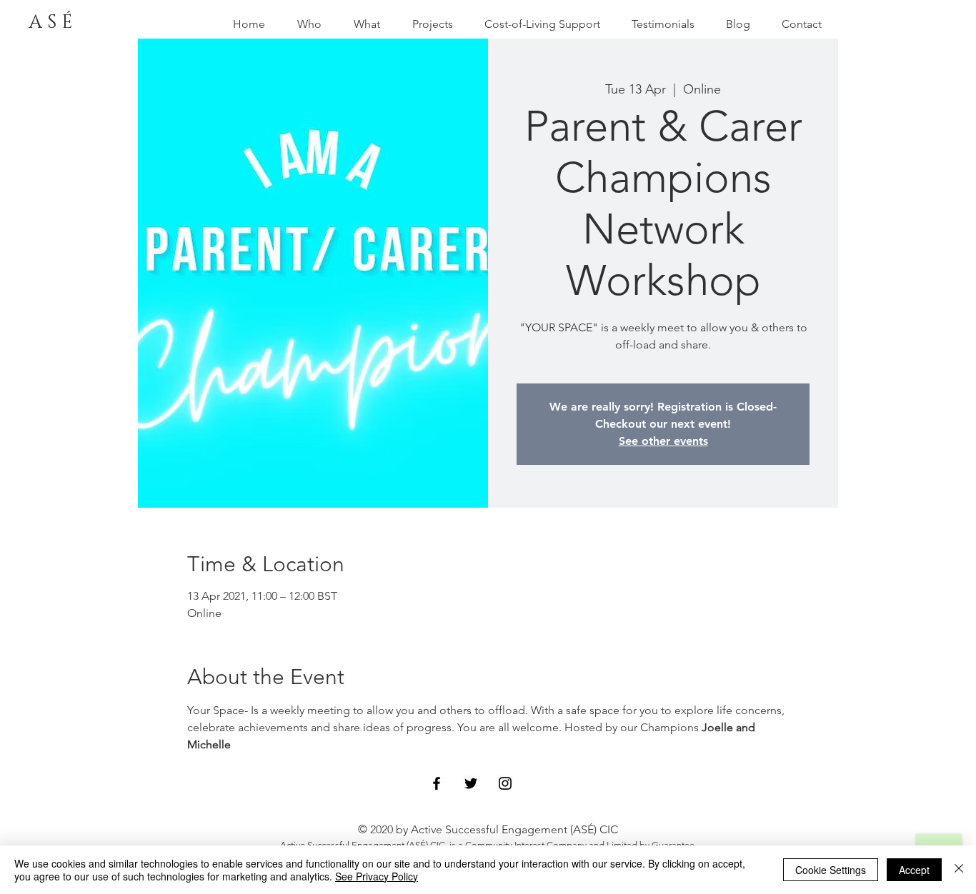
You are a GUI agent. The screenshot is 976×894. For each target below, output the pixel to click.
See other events (663, 441)
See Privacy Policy (376, 876)
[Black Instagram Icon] (505, 783)
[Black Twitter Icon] (470, 783)
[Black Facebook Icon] (436, 783)
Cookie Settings (830, 870)
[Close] (958, 870)
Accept (914, 870)
